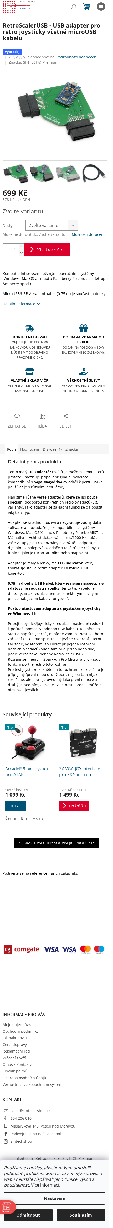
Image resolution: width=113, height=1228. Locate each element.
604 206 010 (21, 1118)
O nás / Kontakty (17, 1064)
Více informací (45, 1185)
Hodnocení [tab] (29, 449)
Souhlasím (81, 1215)
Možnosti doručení (88, 234)
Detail (15, 805)
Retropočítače (47, 1158)
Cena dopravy (15, 1044)
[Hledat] (73, 6)
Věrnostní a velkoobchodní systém (33, 1084)
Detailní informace (19, 303)
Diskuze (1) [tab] (52, 449)
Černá (10, 818)
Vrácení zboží (14, 1057)
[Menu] (101, 6)
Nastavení (54, 1198)
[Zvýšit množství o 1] (21, 247)
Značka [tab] (71, 449)
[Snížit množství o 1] (21, 253)
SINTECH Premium (78, 1158)
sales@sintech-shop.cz (30, 1110)
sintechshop (21, 1141)
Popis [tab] (12, 449)
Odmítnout (28, 1215)
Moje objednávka (18, 1024)
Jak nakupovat (15, 1037)
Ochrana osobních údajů (24, 1077)
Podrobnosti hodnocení (76, 57)
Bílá (24, 818)
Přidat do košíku (51, 249)
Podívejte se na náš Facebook (36, 1133)
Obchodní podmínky (20, 1031)
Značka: (34, 62)
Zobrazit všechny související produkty (56, 842)
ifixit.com (25, 1158)
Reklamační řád (16, 1051)
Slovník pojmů (15, 1071)
